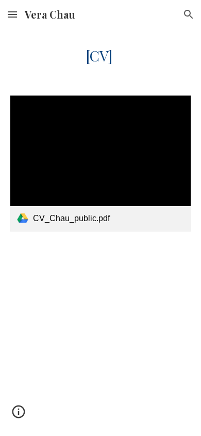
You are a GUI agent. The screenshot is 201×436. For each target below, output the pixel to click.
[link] (100, 163)
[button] (12, 14)
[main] (100, 55)
